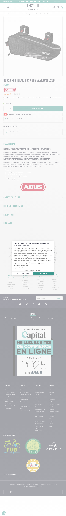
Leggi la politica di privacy (20, 268)
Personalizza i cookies (23, 273)
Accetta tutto (43, 273)
